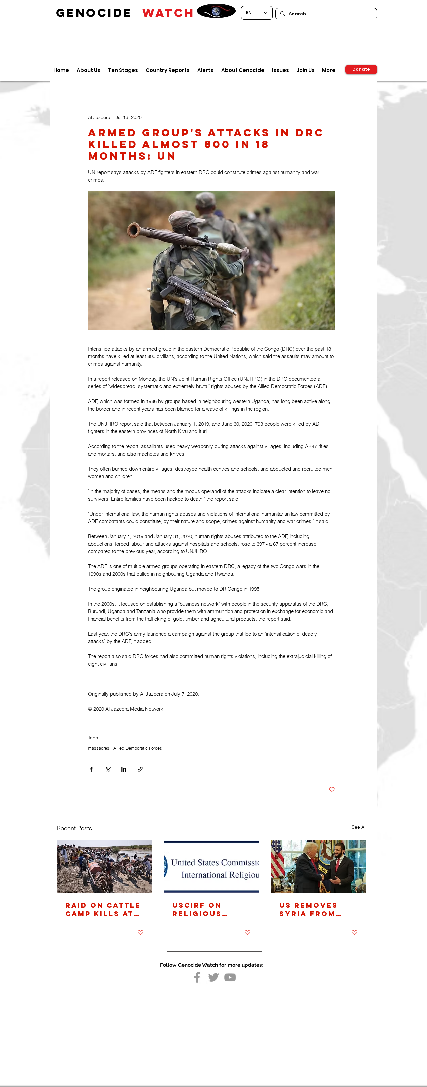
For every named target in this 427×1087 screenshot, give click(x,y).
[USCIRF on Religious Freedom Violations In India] (211, 866)
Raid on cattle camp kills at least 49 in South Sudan (103, 909)
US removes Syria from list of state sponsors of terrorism (312, 909)
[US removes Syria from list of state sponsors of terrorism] (318, 866)
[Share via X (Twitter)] (107, 769)
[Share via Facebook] (91, 769)
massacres (98, 748)
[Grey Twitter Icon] (213, 977)
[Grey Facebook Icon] (197, 977)
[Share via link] (140, 769)
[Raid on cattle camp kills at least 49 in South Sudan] (104, 866)
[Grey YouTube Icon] (230, 977)
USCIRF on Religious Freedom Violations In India (206, 909)
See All (359, 827)
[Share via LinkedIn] (124, 769)
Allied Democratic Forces (137, 748)
